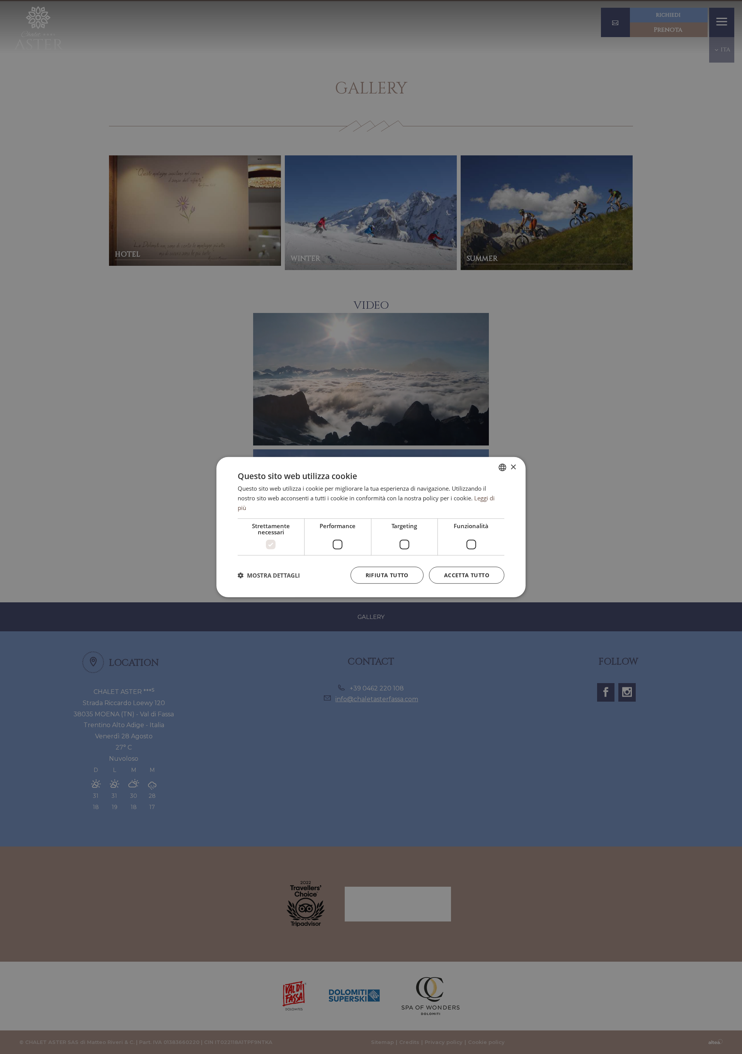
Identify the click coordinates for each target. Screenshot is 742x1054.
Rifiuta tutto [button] (387, 574)
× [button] (513, 467)
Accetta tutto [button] (466, 574)
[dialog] (371, 527)
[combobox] (502, 467)
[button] (269, 575)
